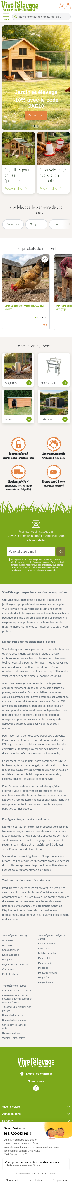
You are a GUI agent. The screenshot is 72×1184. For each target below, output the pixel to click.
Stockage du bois (11, 1033)
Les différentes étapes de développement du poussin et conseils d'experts (17, 998)
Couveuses (8, 969)
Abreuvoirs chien (10, 945)
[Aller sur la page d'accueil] (19, 6)
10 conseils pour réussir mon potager (16, 1009)
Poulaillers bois (10, 974)
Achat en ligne (11, 1113)
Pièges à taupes (46, 982)
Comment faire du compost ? (16, 990)
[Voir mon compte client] (62, 6)
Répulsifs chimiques (12, 1015)
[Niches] (18, 406)
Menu (6, 20)
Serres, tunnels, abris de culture (14, 1027)
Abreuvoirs (7, 940)
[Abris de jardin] (54, 406)
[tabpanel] (36, 77)
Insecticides (44, 948)
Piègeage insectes (47, 972)
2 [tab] (37, 126)
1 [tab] (34, 126)
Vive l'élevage (11, 1106)
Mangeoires (8, 959)
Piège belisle (44, 958)
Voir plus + (13, 575)
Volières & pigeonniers (13, 1038)
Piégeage (43, 968)
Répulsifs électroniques (14, 1020)
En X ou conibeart (47, 943)
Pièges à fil (43, 977)
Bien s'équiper (36, 115)
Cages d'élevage (10, 950)
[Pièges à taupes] (54, 370)
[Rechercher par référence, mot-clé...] (16, 16)
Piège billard (44, 963)
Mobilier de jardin (47, 953)
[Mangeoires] (18, 370)
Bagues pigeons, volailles (15, 964)
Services (7, 1121)
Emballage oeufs (10, 955)
